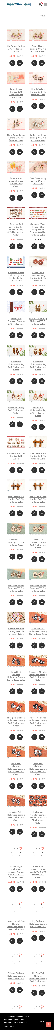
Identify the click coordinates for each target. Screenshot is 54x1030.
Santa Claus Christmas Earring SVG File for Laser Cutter (38, 411)
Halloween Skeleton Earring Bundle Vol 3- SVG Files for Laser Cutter (38, 872)
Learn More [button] (9, 1026)
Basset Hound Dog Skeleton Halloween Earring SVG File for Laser (16, 925)
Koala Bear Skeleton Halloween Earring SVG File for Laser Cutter (16, 768)
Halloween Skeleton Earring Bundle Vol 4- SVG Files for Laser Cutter (38, 817)
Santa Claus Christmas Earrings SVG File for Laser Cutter (38, 543)
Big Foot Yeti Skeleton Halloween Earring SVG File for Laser (38, 977)
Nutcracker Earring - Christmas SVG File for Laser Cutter (38, 321)
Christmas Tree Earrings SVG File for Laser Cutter (16, 542)
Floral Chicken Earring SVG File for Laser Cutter (38, 92)
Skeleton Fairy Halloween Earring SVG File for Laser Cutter (16, 816)
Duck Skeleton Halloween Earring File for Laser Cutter (38, 631)
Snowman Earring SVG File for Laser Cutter (16, 410)
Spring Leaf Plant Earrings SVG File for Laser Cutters (38, 138)
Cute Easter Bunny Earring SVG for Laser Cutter (38, 181)
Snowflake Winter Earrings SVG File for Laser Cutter (16, 588)
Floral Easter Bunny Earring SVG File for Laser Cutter (16, 138)
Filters (44, 15)
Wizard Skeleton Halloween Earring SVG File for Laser (16, 976)
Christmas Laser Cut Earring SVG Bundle (16, 456)
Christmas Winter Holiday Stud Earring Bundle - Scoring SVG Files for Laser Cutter (38, 229)
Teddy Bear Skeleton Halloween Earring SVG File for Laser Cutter (38, 768)
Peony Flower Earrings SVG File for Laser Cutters (38, 49)
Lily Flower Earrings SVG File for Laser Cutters (16, 49)
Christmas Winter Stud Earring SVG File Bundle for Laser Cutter (16, 276)
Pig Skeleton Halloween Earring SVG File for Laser (38, 924)
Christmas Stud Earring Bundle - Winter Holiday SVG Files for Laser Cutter (16, 229)
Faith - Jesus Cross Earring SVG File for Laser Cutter (16, 499)
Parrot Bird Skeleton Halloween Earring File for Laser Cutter (16, 675)
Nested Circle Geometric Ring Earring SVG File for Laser (38, 276)
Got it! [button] (41, 1022)
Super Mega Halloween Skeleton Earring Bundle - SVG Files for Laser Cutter (16, 866)
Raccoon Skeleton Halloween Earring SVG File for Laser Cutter (38, 721)
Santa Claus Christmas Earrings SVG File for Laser (16, 321)
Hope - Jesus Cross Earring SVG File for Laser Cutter (38, 499)
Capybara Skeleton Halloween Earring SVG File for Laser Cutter (38, 675)
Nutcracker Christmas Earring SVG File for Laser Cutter (16, 365)
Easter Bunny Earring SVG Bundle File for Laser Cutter (16, 93)
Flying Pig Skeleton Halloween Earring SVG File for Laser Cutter (16, 721)
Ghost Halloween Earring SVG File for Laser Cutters (16, 631)
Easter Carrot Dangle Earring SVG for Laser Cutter (16, 182)
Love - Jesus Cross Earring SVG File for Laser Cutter (38, 456)
